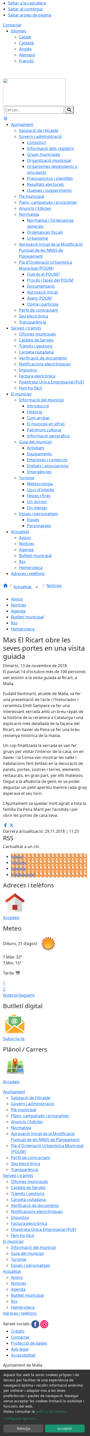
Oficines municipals (29, 1181)
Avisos (17, 599)
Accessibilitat (23, 1355)
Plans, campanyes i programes (40, 1115)
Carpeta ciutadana (28, 1199)
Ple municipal (23, 1109)
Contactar (12, 25)
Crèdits (17, 1331)
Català (25, 37)
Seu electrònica (25, 1163)
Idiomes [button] (18, 31)
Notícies (54, 585)
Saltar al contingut (25, 9)
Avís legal (19, 1349)
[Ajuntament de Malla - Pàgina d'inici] (34, 92)
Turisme (18, 1259)
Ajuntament (14, 1091)
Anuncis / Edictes (27, 1121)
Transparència (24, 1169)
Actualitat (23, 587)
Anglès (25, 49)
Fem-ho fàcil (22, 1235)
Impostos (20, 1217)
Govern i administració (32, 1103)
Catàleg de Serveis (28, 1187)
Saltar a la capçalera (27, 3)
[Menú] (5, 118)
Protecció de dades (29, 1343)
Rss (14, 623)
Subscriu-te (13, 1038)
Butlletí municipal (27, 617)
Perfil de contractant (30, 1157)
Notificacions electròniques (37, 1211)
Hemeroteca (22, 629)
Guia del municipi (27, 1253)
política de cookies (51, 1411)
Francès (26, 61)
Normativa (21, 1127)
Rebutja (23, 1428)
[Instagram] (44, 1323)
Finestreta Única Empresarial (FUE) (43, 1229)
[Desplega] (36, 587)
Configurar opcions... (21, 1418)
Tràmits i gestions (27, 1193)
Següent (26, 995)
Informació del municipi (33, 1247)
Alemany (27, 55)
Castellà (26, 43)
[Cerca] (69, 110)
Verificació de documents (35, 1205)
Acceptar (65, 1428)
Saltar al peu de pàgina (29, 15)
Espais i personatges (30, 1265)
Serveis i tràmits (18, 1175)
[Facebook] (35, 1323)
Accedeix (11, 917)
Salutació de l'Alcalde (30, 1097)
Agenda (18, 611)
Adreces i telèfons (20, 1313)
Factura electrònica (29, 1223)
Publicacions (23, 874)
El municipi (13, 1241)
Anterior (11, 995)
